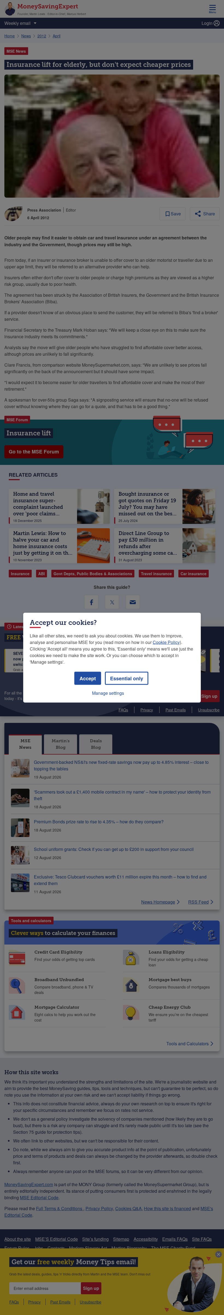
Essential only (126, 678)
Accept (87, 678)
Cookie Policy (166, 642)
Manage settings (108, 693)
